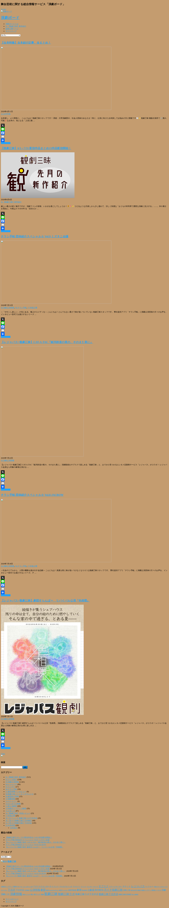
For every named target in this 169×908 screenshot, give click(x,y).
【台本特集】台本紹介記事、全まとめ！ (26, 42)
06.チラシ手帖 (21, 308)
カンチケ (90, 886)
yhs (21, 886)
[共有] (84, 140)
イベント (84, 886)
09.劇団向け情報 (12, 796)
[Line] (84, 129)
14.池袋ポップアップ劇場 (16, 808)
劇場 (79, 890)
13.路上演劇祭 (11, 806)
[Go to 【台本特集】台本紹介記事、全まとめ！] (56, 109)
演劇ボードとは (12, 24)
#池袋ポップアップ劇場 (9, 886)
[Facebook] (84, 133)
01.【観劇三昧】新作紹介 (16, 26)
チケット (126, 886)
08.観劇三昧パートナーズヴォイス (20, 794)
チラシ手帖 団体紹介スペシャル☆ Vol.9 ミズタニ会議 (34, 236)
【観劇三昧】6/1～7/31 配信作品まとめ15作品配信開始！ (36, 148)
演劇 (164, 890)
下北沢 (11, 889)
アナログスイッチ (65, 886)
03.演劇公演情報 (7, 308)
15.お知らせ (10, 811)
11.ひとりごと (11, 801)
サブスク (104, 886)
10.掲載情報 (10, 799)
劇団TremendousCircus (52, 890)
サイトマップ (11, 31)
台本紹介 (13, 828)
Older (3, 754)
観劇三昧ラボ (66, 893)
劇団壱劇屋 (72, 890)
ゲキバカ (95, 886)
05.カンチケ (10, 787)
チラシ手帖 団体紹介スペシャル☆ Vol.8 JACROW (32, 494)
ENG (18, 886)
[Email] (84, 136)
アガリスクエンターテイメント (46, 886)
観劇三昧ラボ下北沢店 (86, 894)
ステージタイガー (115, 886)
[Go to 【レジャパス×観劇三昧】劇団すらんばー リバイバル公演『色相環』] (42, 714)
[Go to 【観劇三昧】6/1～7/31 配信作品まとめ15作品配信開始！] (37, 197)
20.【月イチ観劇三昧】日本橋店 (19, 821)
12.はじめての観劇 (13, 804)
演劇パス (5, 894)
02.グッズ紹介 (11, 780)
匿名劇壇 (84, 890)
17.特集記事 (32, 308)
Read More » (5, 143)
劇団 (43, 889)
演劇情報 (16, 894)
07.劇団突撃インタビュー (16, 792)
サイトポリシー (12, 899)
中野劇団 (27, 890)
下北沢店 (20, 890)
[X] (84, 125)
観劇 (42, 894)
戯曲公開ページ (12, 29)
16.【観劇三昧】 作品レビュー (18, 813)
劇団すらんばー (63, 890)
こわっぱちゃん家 (28, 886)
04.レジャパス (11, 784)
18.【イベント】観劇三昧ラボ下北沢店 (21, 818)
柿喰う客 (126, 890)
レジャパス (138, 886)
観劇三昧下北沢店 (108, 894)
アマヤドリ (76, 886)
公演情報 (35, 889)
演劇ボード (10, 18)
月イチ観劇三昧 (113, 889)
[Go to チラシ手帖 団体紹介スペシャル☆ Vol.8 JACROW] (56, 561)
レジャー (149, 886)
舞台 (32, 894)
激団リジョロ (26, 894)
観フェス (37, 894)
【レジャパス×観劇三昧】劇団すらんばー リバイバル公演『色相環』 (45, 600)
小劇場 (90, 890)
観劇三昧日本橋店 (125, 894)
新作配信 (99, 890)
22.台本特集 (6, 114)
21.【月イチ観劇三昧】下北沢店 (19, 823)
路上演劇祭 (135, 894)
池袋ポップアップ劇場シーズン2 (151, 890)
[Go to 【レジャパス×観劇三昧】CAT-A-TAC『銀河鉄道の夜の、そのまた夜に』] (42, 456)
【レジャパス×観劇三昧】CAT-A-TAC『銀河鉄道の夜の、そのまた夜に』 (47, 342)
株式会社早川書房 (136, 890)
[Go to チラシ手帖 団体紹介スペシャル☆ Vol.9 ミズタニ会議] (56, 303)
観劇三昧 (11, 861)
